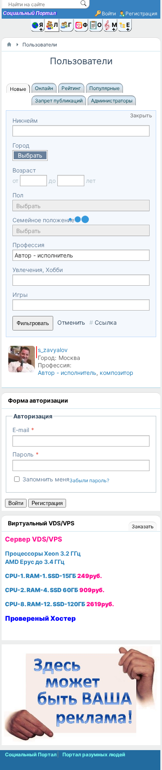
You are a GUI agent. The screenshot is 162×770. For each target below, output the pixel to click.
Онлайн (44, 88)
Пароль (23, 454)
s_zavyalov (53, 349)
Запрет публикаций (59, 100)
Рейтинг (71, 88)
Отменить (71, 322)
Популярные (104, 88)
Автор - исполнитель (67, 372)
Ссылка (106, 322)
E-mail (20, 429)
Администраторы (112, 100)
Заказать (143, 526)
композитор (116, 372)
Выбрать (30, 155)
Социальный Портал (29, 13)
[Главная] (9, 44)
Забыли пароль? (89, 480)
